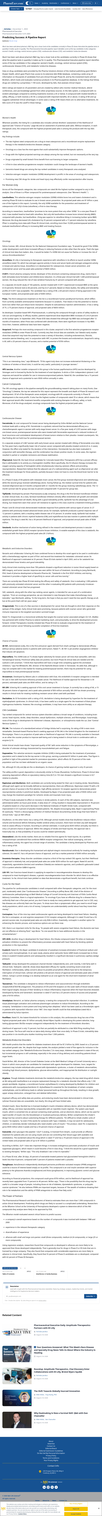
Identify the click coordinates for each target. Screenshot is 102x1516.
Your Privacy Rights (51, 1460)
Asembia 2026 (76, 9)
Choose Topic (15, 9)
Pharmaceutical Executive (12, 31)
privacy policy (42, 1300)
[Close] (99, 1508)
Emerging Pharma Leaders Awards (43, 9)
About (51, 1441)
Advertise (51, 1444)
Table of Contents (8, 1274)
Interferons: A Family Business (46, 1274)
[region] (51, 1508)
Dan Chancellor (50, 1419)
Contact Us (51, 1446)
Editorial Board (51, 1448)
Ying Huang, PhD (51, 1395)
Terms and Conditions (51, 1458)
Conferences (65, 3)
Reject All (76, 1509)
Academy (45, 3)
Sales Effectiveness (87, 9)
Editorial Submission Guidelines (51, 1451)
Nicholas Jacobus (42, 1331)
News (36, 3)
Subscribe (89, 1296)
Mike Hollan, (40, 1395)
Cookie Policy (22, 1514)
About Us (46, 1500)
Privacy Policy (51, 1456)
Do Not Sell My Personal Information (51, 1453)
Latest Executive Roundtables (63, 9)
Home (37, 1500)
